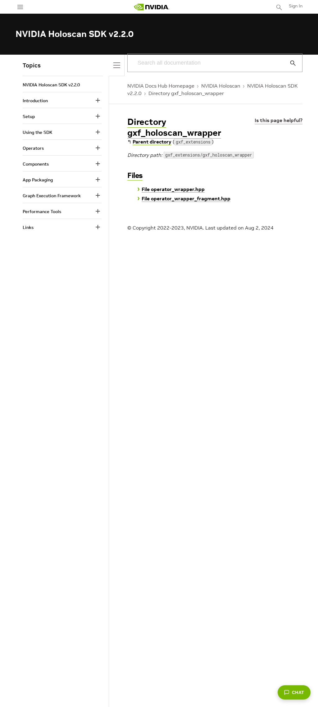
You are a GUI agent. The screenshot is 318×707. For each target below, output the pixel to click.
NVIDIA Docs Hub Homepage (160, 86)
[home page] (151, 7)
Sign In (295, 6)
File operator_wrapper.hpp (173, 189)
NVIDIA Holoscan (220, 86)
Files (135, 175)
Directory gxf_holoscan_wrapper (186, 93)
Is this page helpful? (278, 120)
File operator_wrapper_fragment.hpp (186, 198)
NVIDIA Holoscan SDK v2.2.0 (51, 85)
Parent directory (152, 142)
